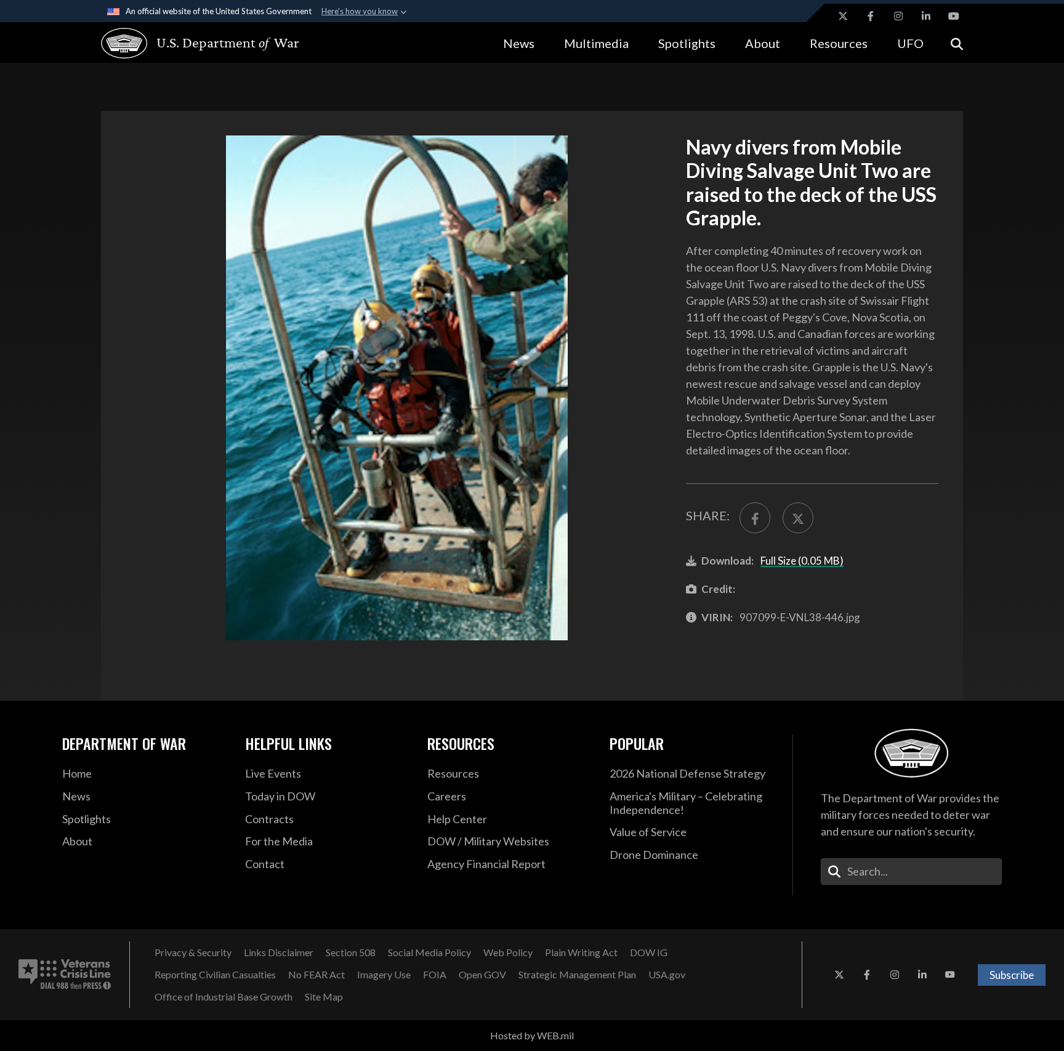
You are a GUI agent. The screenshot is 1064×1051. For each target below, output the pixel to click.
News (518, 43)
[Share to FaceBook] (755, 517)
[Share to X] (798, 517)
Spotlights (686, 43)
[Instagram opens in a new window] (898, 16)
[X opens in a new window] (843, 16)
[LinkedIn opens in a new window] (926, 16)
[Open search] (956, 43)
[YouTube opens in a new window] (954, 16)
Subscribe (1011, 974)
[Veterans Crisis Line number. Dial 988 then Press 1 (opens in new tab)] (64, 974)
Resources (839, 43)
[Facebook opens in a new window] (870, 16)
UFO (910, 43)
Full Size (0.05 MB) (802, 560)
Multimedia (596, 43)
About (762, 43)
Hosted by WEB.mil (532, 1035)
